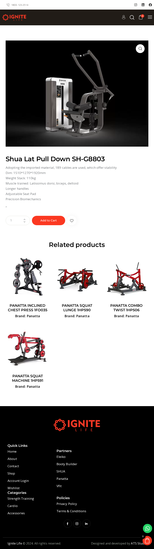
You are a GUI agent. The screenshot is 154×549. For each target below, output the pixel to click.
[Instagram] (136, 5)
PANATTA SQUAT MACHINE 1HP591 (27, 378)
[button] (140, 48)
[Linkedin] (143, 5)
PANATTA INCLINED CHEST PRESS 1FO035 (27, 307)
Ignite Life (15, 543)
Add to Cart (48, 220)
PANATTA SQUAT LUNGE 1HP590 (77, 307)
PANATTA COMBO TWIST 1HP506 (126, 307)
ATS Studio (138, 543)
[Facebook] (150, 5)
